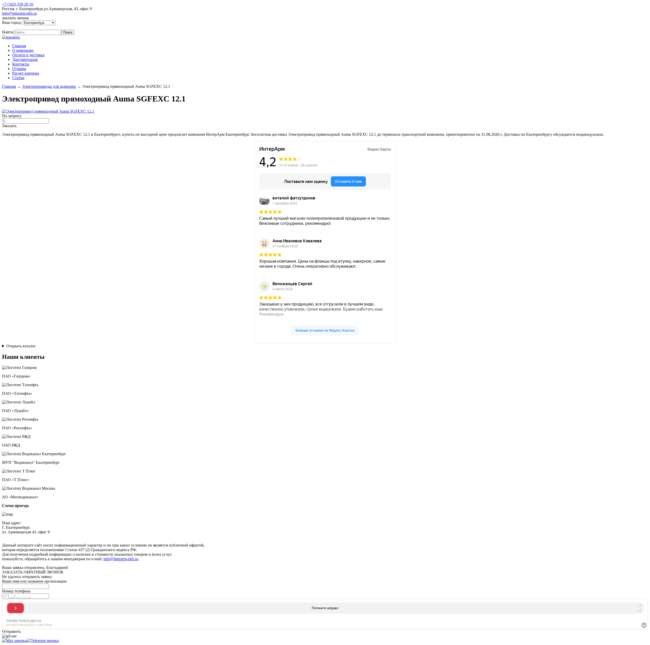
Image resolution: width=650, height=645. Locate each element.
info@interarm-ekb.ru (19, 13)
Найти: (8, 32)
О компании (23, 50)
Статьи (18, 78)
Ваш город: (12, 22)
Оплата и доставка (28, 55)
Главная (19, 46)
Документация (25, 59)
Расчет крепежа (25, 73)
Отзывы (19, 68)
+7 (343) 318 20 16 (17, 4)
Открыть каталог (21, 346)
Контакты (20, 64)
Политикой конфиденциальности (119, 536)
